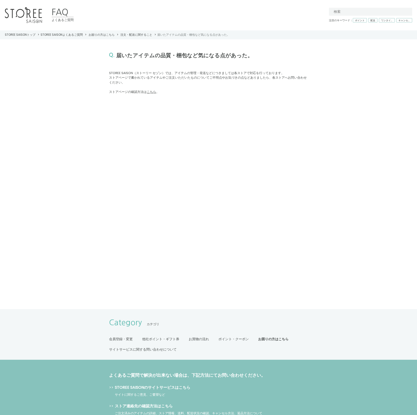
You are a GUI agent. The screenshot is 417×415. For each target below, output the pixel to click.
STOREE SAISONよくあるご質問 (62, 35)
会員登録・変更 (121, 339)
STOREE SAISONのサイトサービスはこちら (152, 387)
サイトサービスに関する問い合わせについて (143, 349)
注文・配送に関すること (136, 35)
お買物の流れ (199, 339)
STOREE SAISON (23, 15)
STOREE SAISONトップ (20, 35)
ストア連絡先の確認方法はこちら (144, 406)
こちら (151, 92)
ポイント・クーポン (233, 339)
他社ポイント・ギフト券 (160, 339)
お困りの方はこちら (102, 35)
